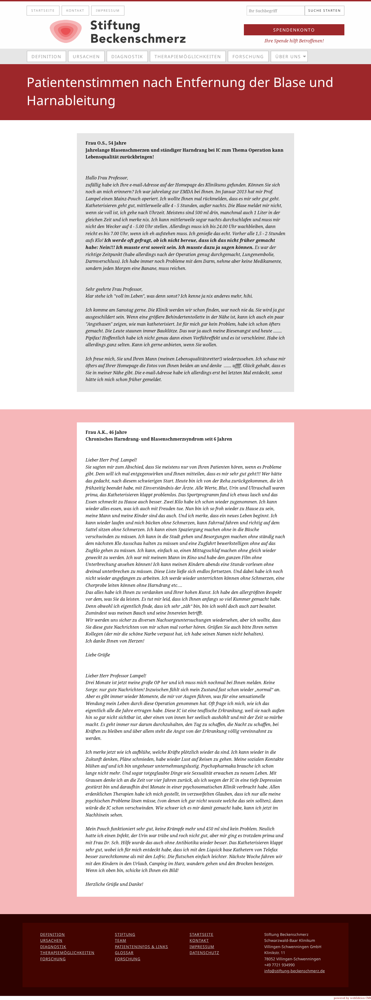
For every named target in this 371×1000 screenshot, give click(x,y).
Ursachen (86, 57)
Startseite (43, 10)
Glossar (124, 952)
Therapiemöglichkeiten (188, 57)
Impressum (108, 10)
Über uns (288, 57)
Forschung (248, 57)
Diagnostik (127, 57)
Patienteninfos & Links (141, 946)
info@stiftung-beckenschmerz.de (294, 970)
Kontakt (75, 10)
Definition (46, 57)
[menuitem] (47, 56)
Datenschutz (204, 952)
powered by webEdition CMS (352, 998)
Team (120, 940)
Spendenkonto (294, 30)
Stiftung (125, 934)
